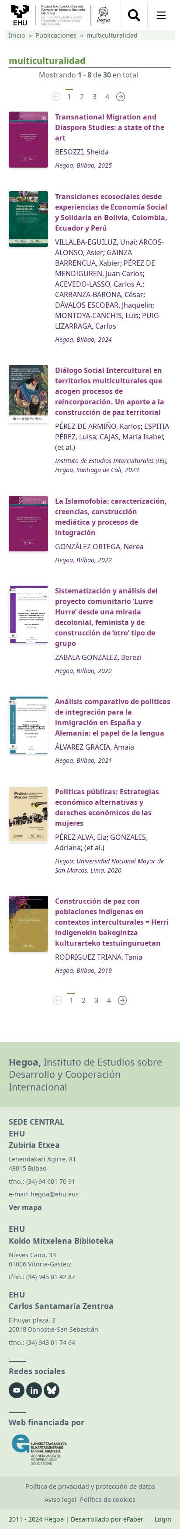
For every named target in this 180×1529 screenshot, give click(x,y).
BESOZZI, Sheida (82, 152)
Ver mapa (25, 1207)
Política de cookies (107, 1499)
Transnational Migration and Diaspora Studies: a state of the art (109, 127)
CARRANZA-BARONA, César (99, 294)
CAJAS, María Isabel (131, 437)
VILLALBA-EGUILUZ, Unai (95, 242)
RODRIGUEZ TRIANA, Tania (98, 957)
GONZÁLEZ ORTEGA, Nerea (99, 546)
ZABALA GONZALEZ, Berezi (98, 657)
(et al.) (65, 447)
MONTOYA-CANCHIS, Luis (96, 315)
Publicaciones (55, 35)
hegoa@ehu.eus (55, 1194)
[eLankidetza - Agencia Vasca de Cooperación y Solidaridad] (90, 1449)
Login (163, 1519)
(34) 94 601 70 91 (50, 1181)
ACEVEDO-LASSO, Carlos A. (98, 284)
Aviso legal (60, 1499)
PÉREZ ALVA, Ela (81, 837)
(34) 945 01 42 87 (50, 1277)
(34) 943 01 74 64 (50, 1342)
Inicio (17, 35)
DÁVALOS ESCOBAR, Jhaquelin (103, 305)
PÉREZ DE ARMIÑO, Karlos (98, 426)
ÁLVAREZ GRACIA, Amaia (94, 747)
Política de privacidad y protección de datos (90, 1486)
